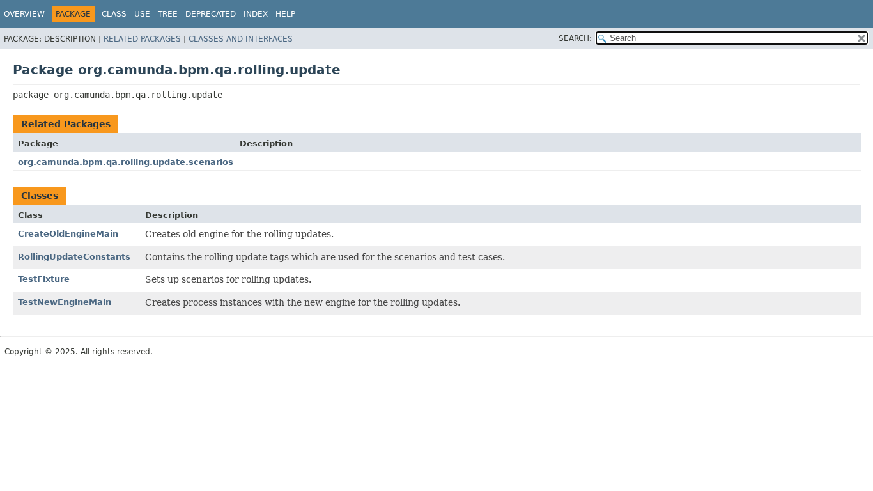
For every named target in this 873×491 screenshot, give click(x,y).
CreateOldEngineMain (68, 233)
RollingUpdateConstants (74, 256)
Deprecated (210, 14)
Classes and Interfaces (241, 39)
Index (255, 14)
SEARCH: (575, 38)
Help (285, 14)
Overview (24, 14)
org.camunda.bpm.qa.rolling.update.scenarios (125, 162)
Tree (168, 14)
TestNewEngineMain (64, 302)
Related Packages (142, 39)
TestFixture (44, 279)
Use (142, 14)
